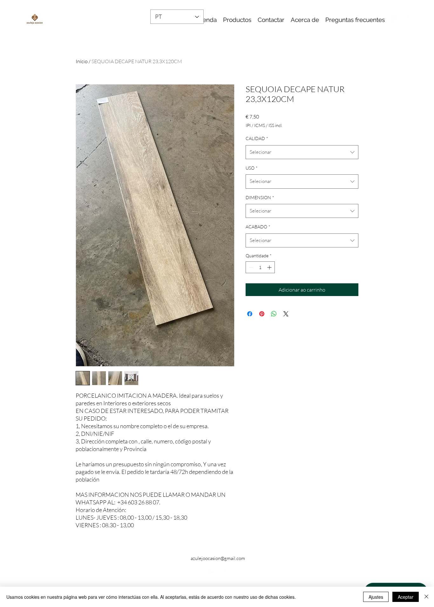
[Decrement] (250, 267)
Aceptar (405, 597)
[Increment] (270, 267)
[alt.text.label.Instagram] (405, 19)
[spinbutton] (260, 267)
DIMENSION (260, 197)
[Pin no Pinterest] (262, 314)
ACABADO (258, 226)
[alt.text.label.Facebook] (396, 19)
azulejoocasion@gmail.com (218, 558)
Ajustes (376, 597)
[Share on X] (286, 314)
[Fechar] (426, 597)
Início (82, 61)
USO (252, 168)
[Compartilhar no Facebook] (250, 314)
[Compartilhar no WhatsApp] (274, 314)
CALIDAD (257, 138)
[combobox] (302, 152)
